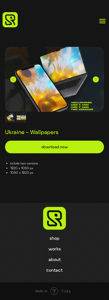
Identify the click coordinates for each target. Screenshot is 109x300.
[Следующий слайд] (96, 79)
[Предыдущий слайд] (13, 79)
